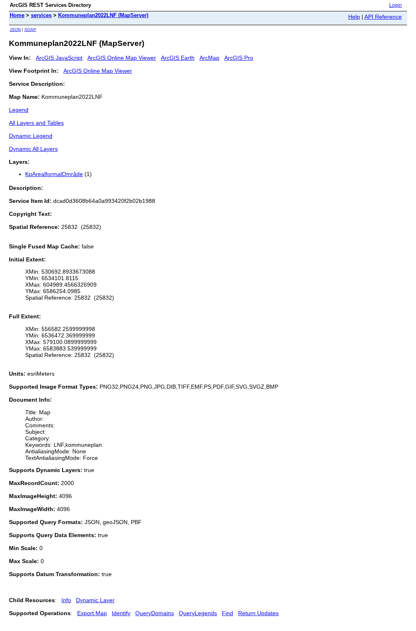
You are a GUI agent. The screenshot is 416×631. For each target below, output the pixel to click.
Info (66, 600)
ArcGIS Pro (238, 57)
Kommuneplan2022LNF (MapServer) (103, 15)
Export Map (92, 613)
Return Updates (258, 613)
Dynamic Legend (30, 136)
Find (227, 613)
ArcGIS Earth (178, 57)
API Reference (383, 16)
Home (17, 15)
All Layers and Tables (36, 123)
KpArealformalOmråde (54, 174)
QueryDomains (154, 613)
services (41, 15)
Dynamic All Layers (33, 149)
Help (354, 16)
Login (395, 5)
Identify (121, 613)
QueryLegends (198, 613)
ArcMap (209, 57)
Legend (18, 110)
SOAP (30, 29)
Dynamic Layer (95, 600)
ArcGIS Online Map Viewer (121, 57)
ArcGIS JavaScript (59, 57)
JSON (15, 29)
